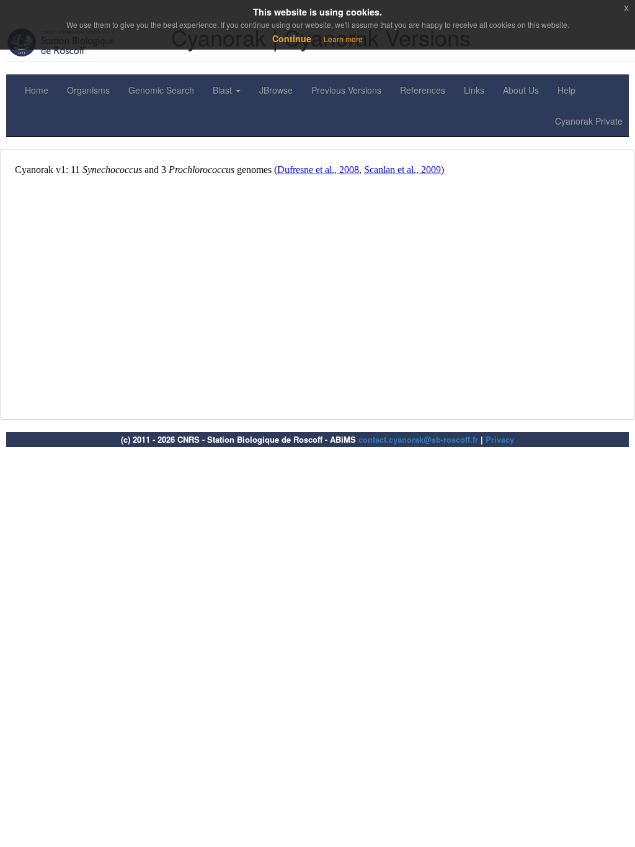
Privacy (500, 439)
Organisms (88, 90)
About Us (521, 90)
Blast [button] (223, 90)
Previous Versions (346, 90)
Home (36, 90)
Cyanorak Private (589, 121)
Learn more (343, 38)
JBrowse (276, 90)
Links (474, 90)
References (422, 90)
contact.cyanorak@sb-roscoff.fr (418, 439)
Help (566, 90)
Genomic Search (161, 90)
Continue (291, 38)
